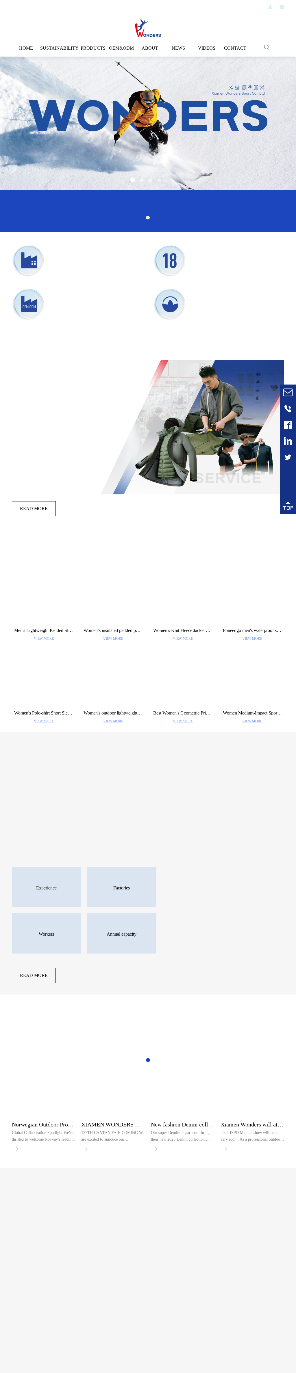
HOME (26, 48)
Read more (34, 508)
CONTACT (235, 48)
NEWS (177, 48)
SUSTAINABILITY (58, 48)
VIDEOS (205, 48)
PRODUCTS (89, 48)
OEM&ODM (119, 48)
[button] (132, 180)
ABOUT (148, 48)
